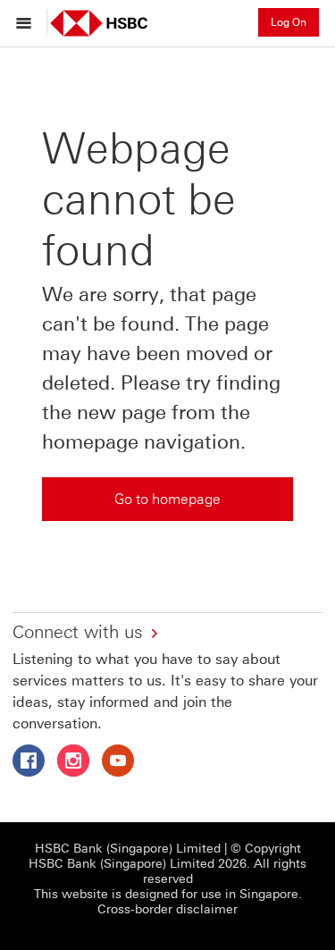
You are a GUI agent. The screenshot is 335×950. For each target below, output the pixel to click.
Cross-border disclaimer (167, 909)
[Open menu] (28, 22)
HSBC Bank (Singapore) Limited (128, 848)
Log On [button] (288, 22)
